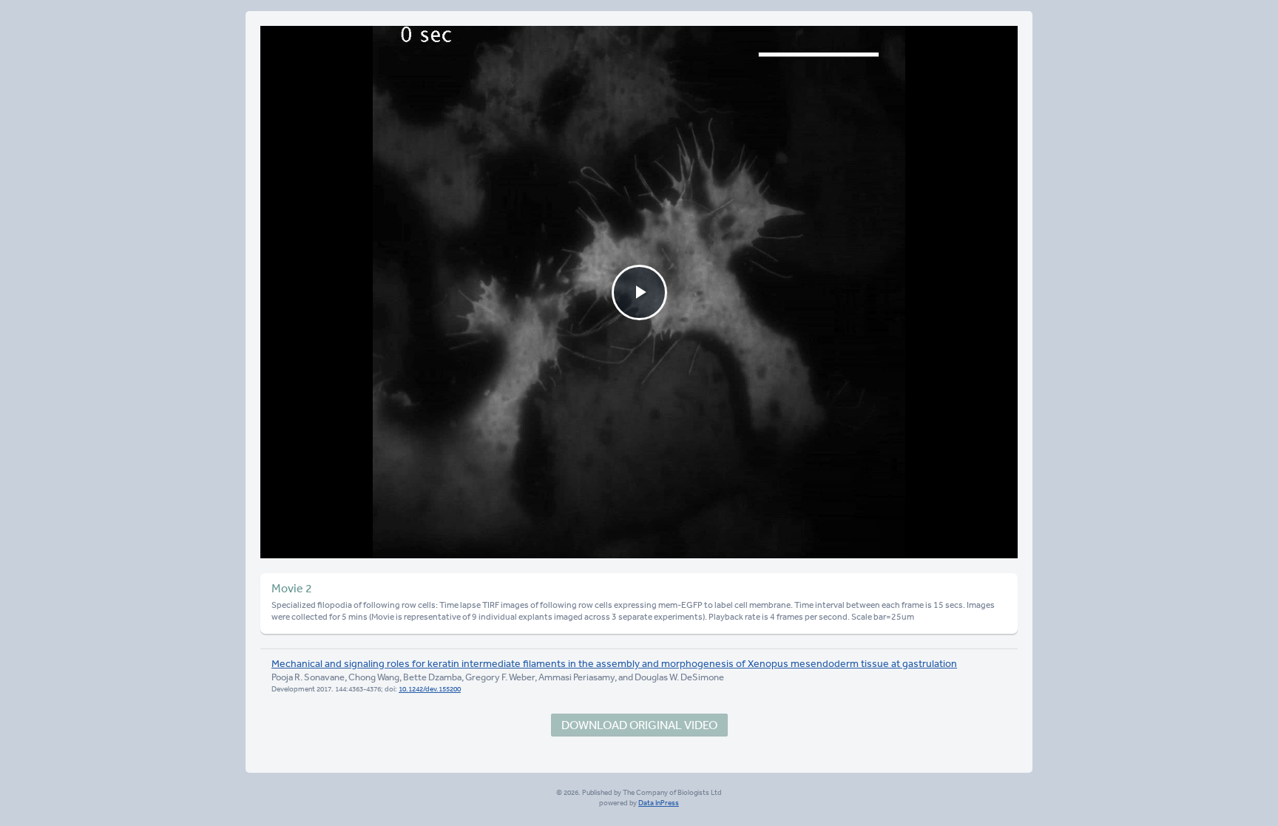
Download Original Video (639, 724)
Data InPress (658, 803)
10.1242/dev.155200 (430, 689)
